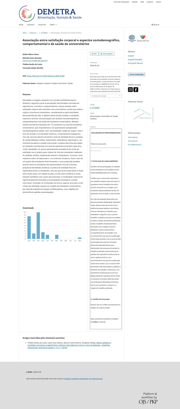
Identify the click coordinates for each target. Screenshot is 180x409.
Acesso (158, 2)
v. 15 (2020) (43, 33)
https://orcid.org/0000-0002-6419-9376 (35, 60)
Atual (21, 24)
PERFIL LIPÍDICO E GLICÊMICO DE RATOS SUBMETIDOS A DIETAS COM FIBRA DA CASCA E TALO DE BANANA (69, 344)
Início (25, 33)
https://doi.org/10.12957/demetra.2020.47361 (46, 76)
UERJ (142, 2)
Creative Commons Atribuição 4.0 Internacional (83, 378)
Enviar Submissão (137, 74)
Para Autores (132, 141)
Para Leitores (133, 137)
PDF (95, 54)
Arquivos (30, 24)
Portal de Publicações (121, 2)
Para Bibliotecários (134, 144)
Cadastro (150, 2)
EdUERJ (134, 2)
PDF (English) (107, 54)
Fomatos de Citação (99, 96)
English (131, 56)
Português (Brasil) (135, 63)
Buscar (156, 24)
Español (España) (135, 59)
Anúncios (42, 24)
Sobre (52, 24)
